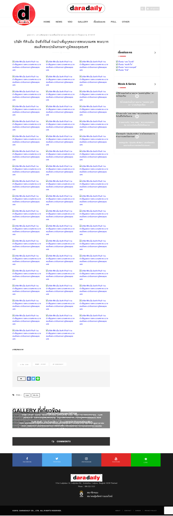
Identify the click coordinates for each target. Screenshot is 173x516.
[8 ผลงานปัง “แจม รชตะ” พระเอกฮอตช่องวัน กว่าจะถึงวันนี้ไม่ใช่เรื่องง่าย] (137, 116)
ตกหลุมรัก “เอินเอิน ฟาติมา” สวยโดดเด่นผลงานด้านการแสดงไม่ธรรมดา (137, 144)
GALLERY (83, 22)
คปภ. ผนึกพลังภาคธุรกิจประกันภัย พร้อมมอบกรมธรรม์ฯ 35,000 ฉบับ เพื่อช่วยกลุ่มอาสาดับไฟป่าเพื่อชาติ (62, 424)
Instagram (86, 462)
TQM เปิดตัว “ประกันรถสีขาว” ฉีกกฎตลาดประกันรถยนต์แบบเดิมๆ (61, 422)
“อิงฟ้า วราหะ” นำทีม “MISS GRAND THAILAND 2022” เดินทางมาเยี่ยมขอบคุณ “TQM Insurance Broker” (61, 416)
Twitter (57, 462)
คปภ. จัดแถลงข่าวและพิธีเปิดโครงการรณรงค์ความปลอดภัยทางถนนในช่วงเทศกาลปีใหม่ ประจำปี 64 (62, 427)
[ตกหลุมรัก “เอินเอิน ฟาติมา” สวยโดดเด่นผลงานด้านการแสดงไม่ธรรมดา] (137, 136)
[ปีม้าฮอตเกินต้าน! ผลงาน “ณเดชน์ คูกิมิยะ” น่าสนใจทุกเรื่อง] (137, 96)
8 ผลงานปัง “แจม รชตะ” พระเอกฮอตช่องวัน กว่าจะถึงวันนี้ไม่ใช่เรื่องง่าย (137, 124)
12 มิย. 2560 (24, 364)
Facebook (27, 462)
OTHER (125, 22)
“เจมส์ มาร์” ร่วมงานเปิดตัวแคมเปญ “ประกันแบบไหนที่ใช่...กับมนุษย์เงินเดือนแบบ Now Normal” (61, 419)
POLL (113, 22)
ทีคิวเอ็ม (35, 395)
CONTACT (127, 510)
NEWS (59, 22)
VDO (70, 22)
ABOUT (117, 510)
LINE (146, 462)
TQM (27, 395)
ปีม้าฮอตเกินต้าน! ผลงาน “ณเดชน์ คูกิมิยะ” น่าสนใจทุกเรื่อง (137, 103)
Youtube (116, 462)
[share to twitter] (33, 379)
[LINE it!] (38, 379)
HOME (47, 22)
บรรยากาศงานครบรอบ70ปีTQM (62, 413)
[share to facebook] (29, 379)
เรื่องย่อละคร (99, 22)
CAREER (138, 510)
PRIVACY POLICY (151, 510)
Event (43, 364)
